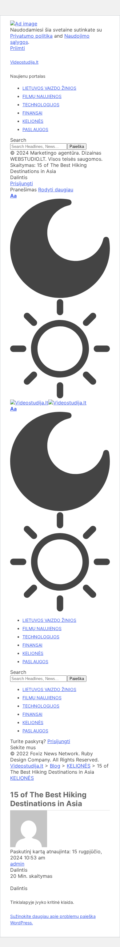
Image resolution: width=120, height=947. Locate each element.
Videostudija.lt (24, 62)
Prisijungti (58, 741)
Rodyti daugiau (55, 189)
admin (17, 864)
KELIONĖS (22, 778)
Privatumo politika (31, 36)
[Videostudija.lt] (48, 403)
